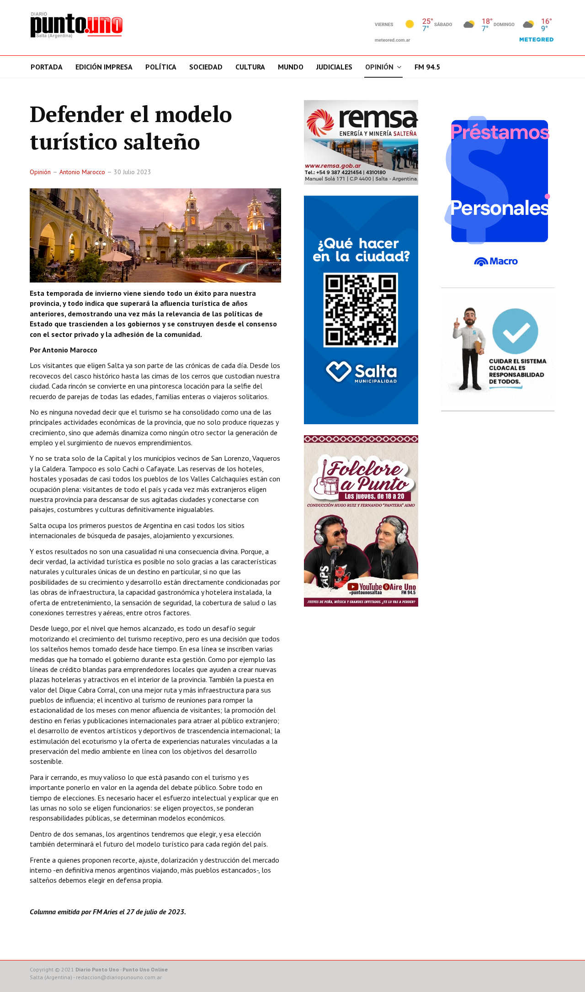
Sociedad (206, 66)
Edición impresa (104, 66)
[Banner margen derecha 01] (498, 191)
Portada (47, 66)
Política (160, 66)
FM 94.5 (427, 66)
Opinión (379, 66)
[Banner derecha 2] (361, 309)
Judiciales (334, 66)
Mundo (290, 66)
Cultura (250, 66)
